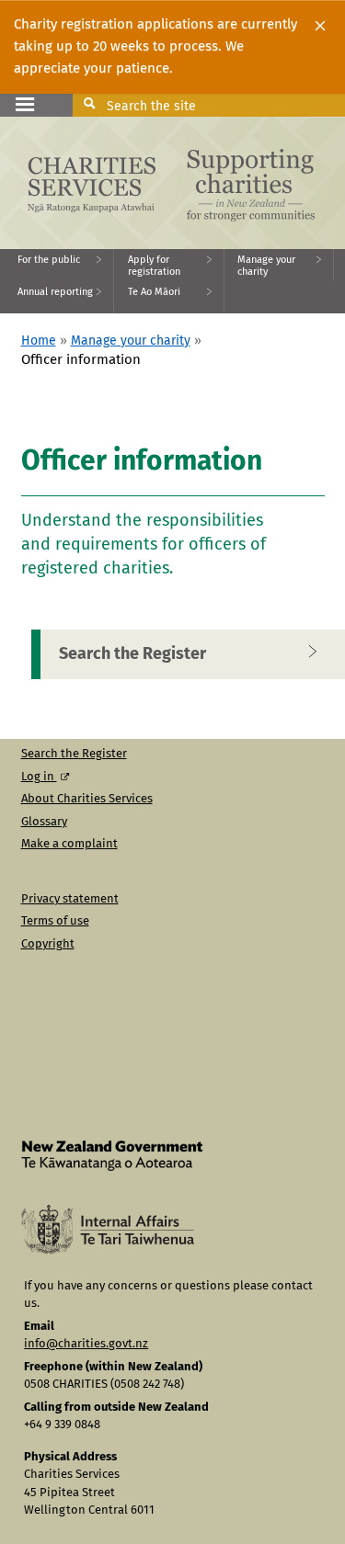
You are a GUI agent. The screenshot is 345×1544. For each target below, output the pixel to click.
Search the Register (74, 754)
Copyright (48, 944)
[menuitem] (57, 265)
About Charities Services (87, 799)
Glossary (44, 822)
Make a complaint (69, 844)
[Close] (320, 25)
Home (38, 341)
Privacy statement (70, 899)
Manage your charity (130, 341)
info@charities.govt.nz (86, 1344)
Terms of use (55, 921)
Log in (39, 777)
